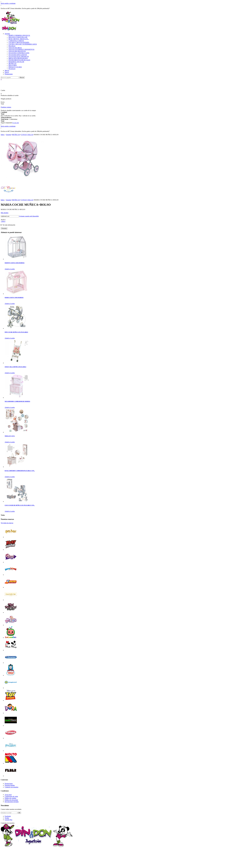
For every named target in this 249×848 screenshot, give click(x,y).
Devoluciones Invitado (12, 801)
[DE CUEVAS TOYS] (8, 196)
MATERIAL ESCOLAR (16, 62)
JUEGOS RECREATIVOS (17, 51)
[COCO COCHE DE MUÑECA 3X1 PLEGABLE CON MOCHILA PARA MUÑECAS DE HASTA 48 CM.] (17, 501)
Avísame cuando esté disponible (29, 216)
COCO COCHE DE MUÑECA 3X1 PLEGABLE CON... (20, 505)
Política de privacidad (11, 800)
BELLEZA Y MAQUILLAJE (18, 37)
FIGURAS (12, 46)
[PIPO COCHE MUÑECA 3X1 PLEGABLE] (17, 328)
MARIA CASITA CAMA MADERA (14, 297)
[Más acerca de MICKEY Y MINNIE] (11, 650)
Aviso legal (8, 794)
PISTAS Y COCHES (15, 67)
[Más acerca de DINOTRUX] (11, 725)
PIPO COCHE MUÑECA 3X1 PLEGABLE (16, 332)
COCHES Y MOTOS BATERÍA (19, 42)
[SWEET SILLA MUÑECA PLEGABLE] (17, 363)
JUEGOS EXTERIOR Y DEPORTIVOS (21, 49)
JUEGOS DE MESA (15, 48)
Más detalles (4, 213)
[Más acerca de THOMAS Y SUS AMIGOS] (11, 675)
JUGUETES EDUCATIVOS (18, 55)
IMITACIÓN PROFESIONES (18, 58)
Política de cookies (10, 798)
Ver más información (8, 225)
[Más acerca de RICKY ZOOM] (11, 549)
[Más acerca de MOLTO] (11, 763)
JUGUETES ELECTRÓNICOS (19, 56)
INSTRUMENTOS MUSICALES (19, 60)
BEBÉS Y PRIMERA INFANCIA (19, 35)
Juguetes (7, 33)
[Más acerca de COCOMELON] (11, 637)
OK (19, 813)
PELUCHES (13, 65)
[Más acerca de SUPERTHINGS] (11, 575)
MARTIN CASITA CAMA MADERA (14, 263)
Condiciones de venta (11, 796)
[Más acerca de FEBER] (11, 776)
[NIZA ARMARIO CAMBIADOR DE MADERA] (17, 397)
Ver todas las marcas (7, 523)
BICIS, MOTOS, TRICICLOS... (19, 39)
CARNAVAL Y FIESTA (16, 41)
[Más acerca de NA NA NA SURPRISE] (11, 612)
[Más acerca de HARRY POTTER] (11, 537)
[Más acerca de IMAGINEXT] (11, 688)
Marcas (7, 70)
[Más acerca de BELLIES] (11, 625)
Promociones (9, 74)
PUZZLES (12, 69)
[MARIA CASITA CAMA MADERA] (17, 294)
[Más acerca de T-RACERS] (11, 587)
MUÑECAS (12, 63)
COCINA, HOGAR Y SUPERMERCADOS (23, 44)
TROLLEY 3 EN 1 (10, 436)
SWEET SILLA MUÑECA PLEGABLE (15, 367)
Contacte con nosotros (11, 787)
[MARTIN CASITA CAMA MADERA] (17, 259)
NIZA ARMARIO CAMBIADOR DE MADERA (17, 401)
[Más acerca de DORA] (11, 713)
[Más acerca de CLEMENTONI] (11, 663)
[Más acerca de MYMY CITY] (11, 562)
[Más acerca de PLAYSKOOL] (11, 738)
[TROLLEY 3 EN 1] (17, 432)
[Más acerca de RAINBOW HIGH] (11, 600)
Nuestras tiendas (10, 785)
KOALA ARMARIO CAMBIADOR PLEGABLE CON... (20, 470)
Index (3, 134)
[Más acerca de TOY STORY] (11, 700)
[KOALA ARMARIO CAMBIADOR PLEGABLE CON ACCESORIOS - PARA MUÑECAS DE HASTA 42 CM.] (17, 467)
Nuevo (7, 72)
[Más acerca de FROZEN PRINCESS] (11, 751)
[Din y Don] (10, 24)
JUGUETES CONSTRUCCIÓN (19, 53)
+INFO (3, 221)
